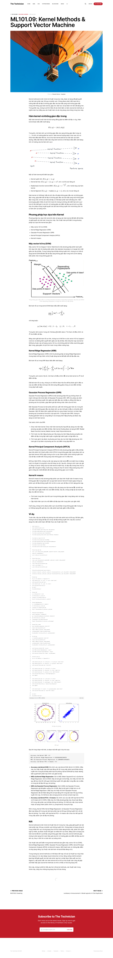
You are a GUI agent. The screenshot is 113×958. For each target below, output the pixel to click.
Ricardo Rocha (56, 94)
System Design (46, 3)
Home (28, 3)
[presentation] (73, 119)
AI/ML (34, 3)
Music (62, 3)
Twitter (62, 951)
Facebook (56, 951)
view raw (81, 698)
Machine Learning (23, 14)
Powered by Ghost (98, 951)
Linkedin (49, 951)
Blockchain (55, 3)
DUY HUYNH (14, 14)
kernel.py (32, 698)
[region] (56, 610)
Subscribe (99, 3)
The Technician (17, 4)
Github (43, 951)
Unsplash (63, 94)
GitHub (43, 698)
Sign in (90, 3)
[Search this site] (85, 4)
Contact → (68, 951)
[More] (67, 4)
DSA (39, 3)
